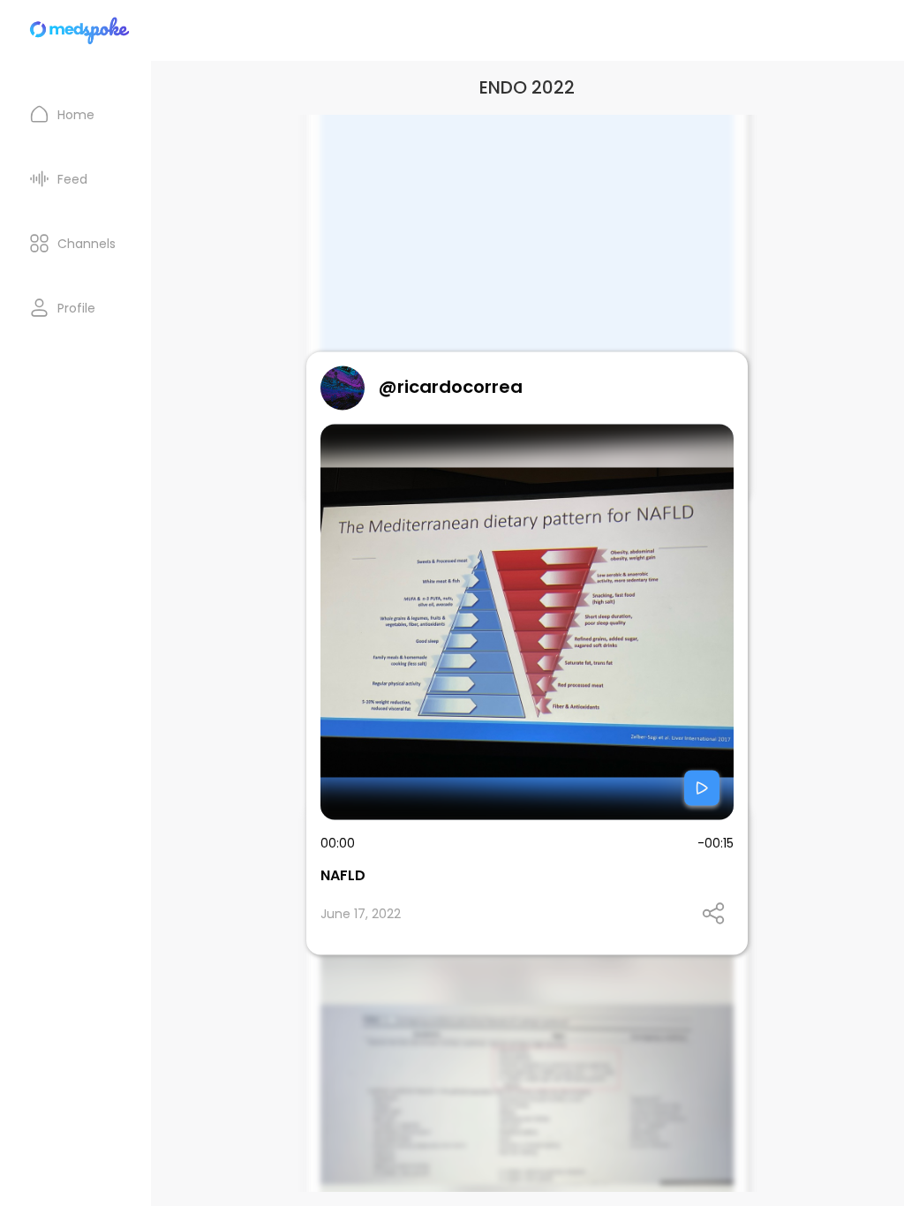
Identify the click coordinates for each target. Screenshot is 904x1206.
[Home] (80, 30)
